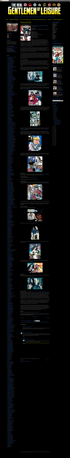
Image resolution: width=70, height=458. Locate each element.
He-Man (9, 268)
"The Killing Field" (10, 133)
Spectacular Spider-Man (11, 397)
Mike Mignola (9, 337)
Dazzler (9, 219)
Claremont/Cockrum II (10, 190)
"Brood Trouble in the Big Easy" (12, 70)
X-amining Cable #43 (56, 124)
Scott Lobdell (9, 371)
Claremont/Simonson (10, 201)
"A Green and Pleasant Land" (11, 57)
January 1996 (9, 279)
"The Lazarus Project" (10, 135)
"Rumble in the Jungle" (10, 116)
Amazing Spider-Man (10, 161)
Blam (23, 332)
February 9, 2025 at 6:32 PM (28, 332)
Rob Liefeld (9, 365)
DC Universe (9, 208)
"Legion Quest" (9, 101)
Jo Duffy (9, 283)
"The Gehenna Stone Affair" (11, 131)
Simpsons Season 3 (10, 393)
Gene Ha (9, 253)
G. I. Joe (9, 246)
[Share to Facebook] (38, 320)
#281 (27, 88)
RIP (8, 360)
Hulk (8, 271)
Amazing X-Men (10, 162)
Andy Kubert (9, 163)
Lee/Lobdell (9, 299)
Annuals (9, 165)
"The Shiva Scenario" (10, 144)
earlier (42, 84)
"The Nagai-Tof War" (10, 137)
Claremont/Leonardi (10, 195)
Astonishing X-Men (10, 170)
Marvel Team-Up (10, 328)
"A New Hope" (9, 58)
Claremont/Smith (10, 202)
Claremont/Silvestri (10, 200)
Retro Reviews (9, 361)
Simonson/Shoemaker (10, 387)
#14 (41, 132)
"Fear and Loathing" (10, 87)
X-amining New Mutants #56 (59, 74)
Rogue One (9, 367)
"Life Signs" (9, 102)
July (54, 112)
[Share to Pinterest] (39, 320)
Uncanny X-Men (10, 420)
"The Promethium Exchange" (11, 139)
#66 (34, 177)
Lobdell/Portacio (10, 310)
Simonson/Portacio (10, 386)
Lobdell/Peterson (10, 309)
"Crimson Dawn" (10, 75)
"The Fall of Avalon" (10, 130)
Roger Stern (9, 366)
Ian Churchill (9, 272)
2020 (54, 130)
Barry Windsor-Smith (10, 175)
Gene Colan (9, 252)
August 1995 (9, 171)
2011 (54, 140)
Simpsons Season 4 (10, 394)
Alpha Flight (9, 160)
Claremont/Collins (10, 191)
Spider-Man (9, 398)
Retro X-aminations (10, 362)
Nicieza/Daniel (9, 344)
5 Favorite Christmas (10, 157)
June (54, 113)
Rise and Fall (33, 25)
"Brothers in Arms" (10, 71)
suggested (44, 84)
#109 (36, 312)
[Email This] (35, 320)
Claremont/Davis (10, 192)
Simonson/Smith (10, 389)
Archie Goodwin (10, 167)
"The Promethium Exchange (11, 138)
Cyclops (9, 206)
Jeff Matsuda (9, 280)
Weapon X (9, 425)
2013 (54, 138)
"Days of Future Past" (10, 76)
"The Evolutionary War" (11, 129)
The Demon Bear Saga (11, 404)
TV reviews (9, 403)
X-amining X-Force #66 (57, 122)
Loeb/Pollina (9, 313)
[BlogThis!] (36, 320)
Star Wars (9, 399)
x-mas (8, 446)
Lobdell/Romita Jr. (10, 311)
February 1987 (9, 240)
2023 (54, 127)
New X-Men (9, 342)
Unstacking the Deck (10, 421)
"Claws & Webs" (10, 74)
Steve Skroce (9, 401)
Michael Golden (10, 334)
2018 (54, 132)
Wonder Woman (10, 430)
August (55, 111)
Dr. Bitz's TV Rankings (10, 225)
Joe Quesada (9, 285)
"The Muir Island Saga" (10, 136)
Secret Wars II (9, 373)
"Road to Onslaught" (10, 115)
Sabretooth (9, 369)
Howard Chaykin (10, 269)
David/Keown (9, 212)
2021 (54, 129)
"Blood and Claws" (10, 68)
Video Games (9, 422)
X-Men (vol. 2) (9, 434)
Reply (23, 336)
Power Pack (9, 357)
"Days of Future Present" (11, 77)
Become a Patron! (35, 316)
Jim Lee (9, 282)
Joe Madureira (9, 284)
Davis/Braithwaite (10, 216)
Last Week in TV (10, 296)
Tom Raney (9, 416)
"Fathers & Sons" (10, 86)
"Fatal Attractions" (10, 85)
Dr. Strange (9, 226)
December (55, 106)
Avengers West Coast (10, 174)
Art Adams (9, 168)
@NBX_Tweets (12, 49)
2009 (54, 142)
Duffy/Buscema (9, 227)
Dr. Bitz (9, 36)
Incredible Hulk (9, 273)
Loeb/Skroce (9, 315)
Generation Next (10, 254)
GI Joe (8, 247)
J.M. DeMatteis (9, 275)
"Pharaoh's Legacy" (10, 112)
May (54, 114)
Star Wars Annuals (10, 400)
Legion (8, 300)
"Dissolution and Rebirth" (11, 79)
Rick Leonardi (9, 364)
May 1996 (9, 333)
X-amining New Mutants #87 (59, 80)
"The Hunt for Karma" (10, 132)
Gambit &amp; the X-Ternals (11, 249)
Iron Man (9, 274)
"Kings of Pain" (9, 99)
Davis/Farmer (9, 217)
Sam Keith (9, 370)
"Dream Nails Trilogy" (10, 82)
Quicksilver (9, 359)
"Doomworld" (9, 81)
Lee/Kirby (9, 298)
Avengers (9, 172)
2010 (54, 141)
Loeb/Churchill (9, 312)
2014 (54, 137)
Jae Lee (9, 277)
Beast (8, 177)
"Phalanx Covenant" (10, 111)
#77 (33, 179)
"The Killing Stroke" (10, 134)
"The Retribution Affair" (10, 140)
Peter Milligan (9, 356)
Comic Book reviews (10, 205)
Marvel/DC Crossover (10, 331)
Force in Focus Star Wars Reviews (25, 19)
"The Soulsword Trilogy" (11, 147)
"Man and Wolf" (10, 105)
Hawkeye (9, 267)
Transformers (9, 417)
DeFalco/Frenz (9, 220)
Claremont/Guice (10, 193)
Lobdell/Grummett (10, 305)
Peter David (9, 355)
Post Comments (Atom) (27, 361)
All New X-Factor (10, 159)
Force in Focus (9, 244)
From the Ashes (10, 245)
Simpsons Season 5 (10, 395)
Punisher (9, 358)
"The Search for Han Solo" (11, 141)
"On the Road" (9, 110)
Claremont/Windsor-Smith (11, 203)
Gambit (8, 248)
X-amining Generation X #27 (57, 123)
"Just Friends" (9, 98)
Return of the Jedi (10, 363)
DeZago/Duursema (10, 222)
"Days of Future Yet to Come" (11, 78)
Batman (9, 176)
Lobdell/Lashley (10, 307)
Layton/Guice (9, 297)
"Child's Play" (9, 73)
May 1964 (9, 332)
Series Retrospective (10, 374)
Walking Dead (9, 423)
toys (8, 444)
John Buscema (9, 286)
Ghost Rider (9, 256)
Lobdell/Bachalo (10, 303)
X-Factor (9, 431)
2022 (54, 128)
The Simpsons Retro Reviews (57, 19)
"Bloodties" (9, 69)
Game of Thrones (10, 251)
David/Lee (9, 213)
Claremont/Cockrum (10, 189)
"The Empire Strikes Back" (11, 128)
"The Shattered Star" (10, 143)
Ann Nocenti (9, 164)
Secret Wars (9, 372)
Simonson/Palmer (10, 385)
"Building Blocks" (10, 72)
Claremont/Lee (9, 194)
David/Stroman (9, 215)
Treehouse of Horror (10, 418)
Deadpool (9, 223)
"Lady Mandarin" (10, 100)
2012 (54, 139)
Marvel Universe (10, 329)
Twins (8, 419)
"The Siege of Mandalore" (11, 145)
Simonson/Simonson (10, 388)
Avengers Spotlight (10, 173)
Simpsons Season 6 (10, 396)
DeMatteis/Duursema (10, 221)
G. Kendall (10, 37)
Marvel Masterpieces (10, 327)
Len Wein (9, 301)
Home (7, 19)
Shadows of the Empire (11, 375)
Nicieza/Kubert (9, 345)
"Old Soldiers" (9, 108)
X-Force (9, 432)
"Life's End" (9, 103)
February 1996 (9, 241)
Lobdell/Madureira (10, 308)
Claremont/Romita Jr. (10, 198)
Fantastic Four (9, 239)
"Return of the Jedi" (10, 114)
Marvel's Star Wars (10, 330)
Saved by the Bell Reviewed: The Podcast (39, 19)
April (54, 115)
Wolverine (9, 428)
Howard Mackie (10, 270)
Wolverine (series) (10, 429)
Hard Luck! (46, 25)
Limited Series (9, 302)
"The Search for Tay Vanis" (11, 142)
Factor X (9, 238)
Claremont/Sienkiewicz (11, 199)
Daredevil (9, 209)
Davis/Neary (9, 218)
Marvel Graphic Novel (10, 326)
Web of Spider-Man (10, 426)
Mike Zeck (9, 338)
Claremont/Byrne (10, 188)
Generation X (9, 255)
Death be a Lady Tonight (40, 25)
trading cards (9, 445)
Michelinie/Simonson (10, 336)
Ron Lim (9, 368)
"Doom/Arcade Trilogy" (10, 80)
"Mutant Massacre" (10, 107)
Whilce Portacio (10, 427)
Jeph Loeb (9, 281)
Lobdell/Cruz (9, 304)
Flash (8, 243)
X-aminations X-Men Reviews (14, 19)
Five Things (9, 242)
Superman (9, 402)
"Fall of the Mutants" (10, 84)
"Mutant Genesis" (10, 106)
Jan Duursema (9, 278)
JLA (8, 276)
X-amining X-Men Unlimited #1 (59, 87)
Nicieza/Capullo (10, 343)
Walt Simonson (9, 424)
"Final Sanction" (10, 88)
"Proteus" (9, 113)
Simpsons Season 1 (10, 390)
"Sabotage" (9, 117)
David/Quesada (10, 214)
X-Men (8, 433)
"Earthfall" (9, 83)
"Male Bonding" (10, 104)
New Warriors (9, 341)
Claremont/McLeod (10, 196)
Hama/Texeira (9, 266)
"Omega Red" (9, 109)
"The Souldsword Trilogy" (11, 146)
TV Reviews (49, 19)
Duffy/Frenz (9, 228)
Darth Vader (9, 210)
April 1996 (9, 166)
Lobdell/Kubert (9, 306)
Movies (8, 339)
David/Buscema (10, 211)
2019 (54, 131)
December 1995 (10, 224)
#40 (30, 177)
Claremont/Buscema (10, 187)
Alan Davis (9, 158)
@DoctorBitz (10, 48)
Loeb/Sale (9, 314)
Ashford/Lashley (10, 169)
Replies (25, 338)
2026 (54, 104)
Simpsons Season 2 (10, 392)
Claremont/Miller (10, 197)
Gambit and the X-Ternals (11, 250)
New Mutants (9, 340)
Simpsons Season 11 (10, 391)
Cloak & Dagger (10, 204)
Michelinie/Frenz (10, 335)
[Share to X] (37, 320)
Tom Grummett (9, 415)
